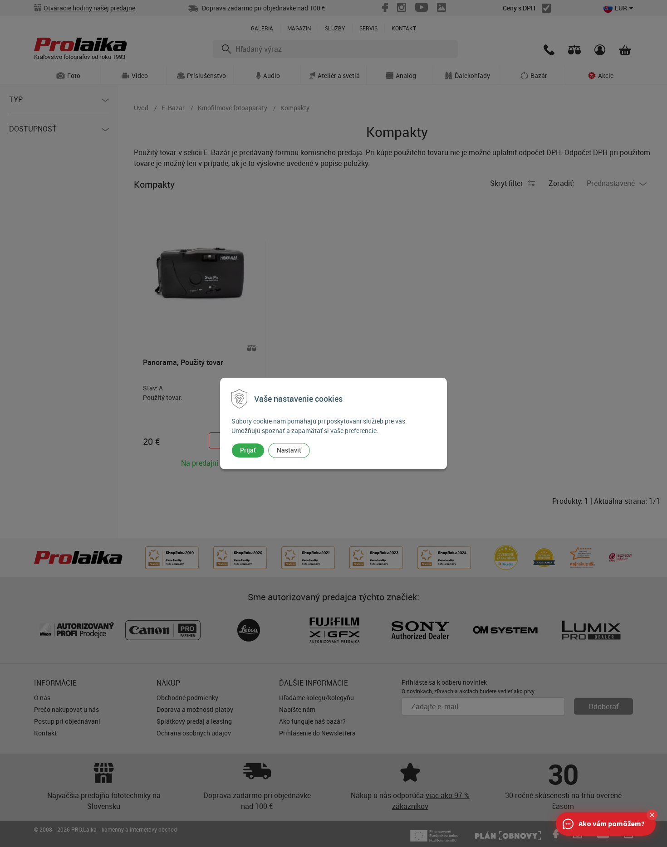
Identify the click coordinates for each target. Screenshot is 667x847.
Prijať (248, 450)
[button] (652, 814)
